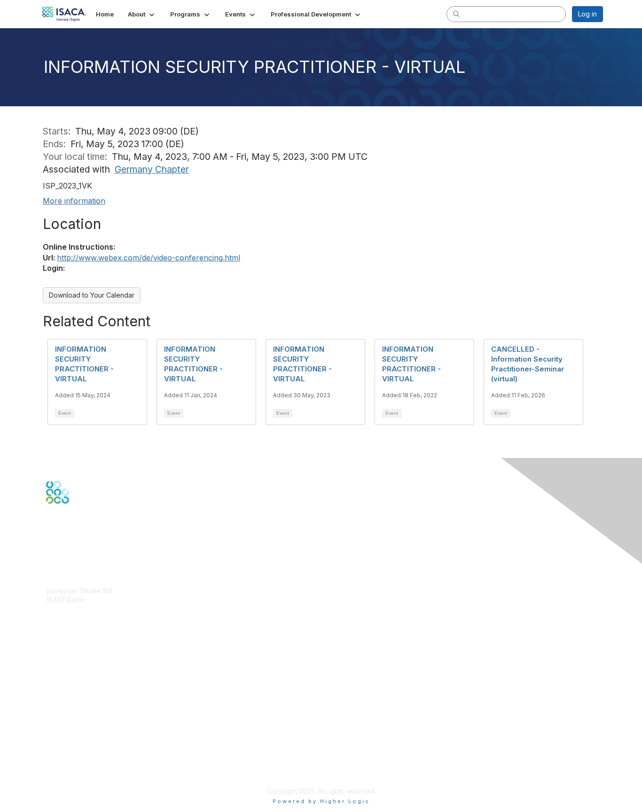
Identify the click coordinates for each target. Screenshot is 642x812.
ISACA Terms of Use (77, 754)
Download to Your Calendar (91, 295)
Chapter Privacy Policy (81, 777)
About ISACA (65, 727)
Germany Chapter (152, 169)
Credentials (63, 673)
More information (74, 200)
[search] (456, 13)
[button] (142, 14)
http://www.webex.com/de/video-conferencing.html (148, 257)
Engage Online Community (87, 550)
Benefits (58, 663)
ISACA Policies (68, 745)
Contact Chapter (71, 614)
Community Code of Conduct (91, 736)
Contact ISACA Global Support (93, 686)
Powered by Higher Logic (321, 801)
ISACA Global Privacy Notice (89, 763)
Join (52, 654)
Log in (587, 14)
